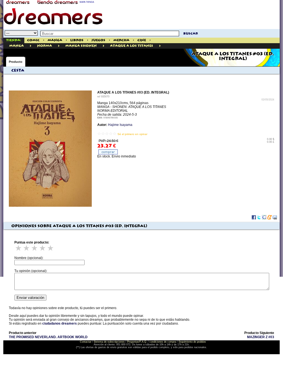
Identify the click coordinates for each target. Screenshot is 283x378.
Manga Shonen (81, 45)
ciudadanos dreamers (59, 323)
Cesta (17, 70)
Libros (76, 40)
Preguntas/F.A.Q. (137, 341)
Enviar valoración (30, 298)
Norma (44, 45)
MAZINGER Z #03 (260, 337)
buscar (190, 33)
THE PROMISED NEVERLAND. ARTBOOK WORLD (48, 337)
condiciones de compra (163, 341)
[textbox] (109, 33)
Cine (141, 40)
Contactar (85, 341)
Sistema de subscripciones (109, 341)
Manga (55, 40)
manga (16, 45)
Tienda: (13, 40)
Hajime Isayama (120, 125)
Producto (15, 61)
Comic (33, 40)
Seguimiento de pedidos (192, 341)
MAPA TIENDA (87, 2)
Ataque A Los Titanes (131, 45)
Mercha (121, 40)
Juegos (98, 40)
